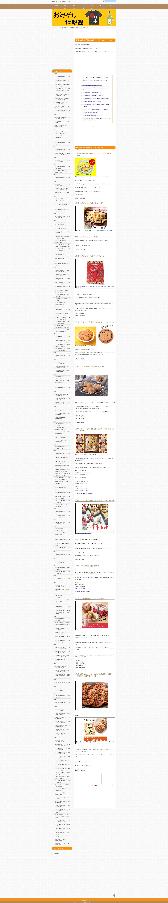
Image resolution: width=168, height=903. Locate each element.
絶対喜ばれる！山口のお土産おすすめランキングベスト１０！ (62, 579)
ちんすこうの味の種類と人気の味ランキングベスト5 (62, 773)
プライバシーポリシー (58, 850)
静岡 (55, 391)
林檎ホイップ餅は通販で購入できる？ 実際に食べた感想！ (62, 126)
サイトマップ (101, 8)
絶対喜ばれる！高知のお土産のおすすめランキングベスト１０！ (62, 619)
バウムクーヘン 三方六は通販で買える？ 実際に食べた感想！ (62, 95)
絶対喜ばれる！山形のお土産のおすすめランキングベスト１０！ (62, 161)
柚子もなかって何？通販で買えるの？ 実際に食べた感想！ (63, 533)
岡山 (55, 558)
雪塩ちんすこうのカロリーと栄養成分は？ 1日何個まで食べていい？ (62, 769)
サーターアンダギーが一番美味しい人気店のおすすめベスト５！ (62, 749)
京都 (56, 8)
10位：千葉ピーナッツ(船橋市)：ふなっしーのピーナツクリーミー (96, 88)
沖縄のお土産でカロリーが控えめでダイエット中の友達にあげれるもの (62, 745)
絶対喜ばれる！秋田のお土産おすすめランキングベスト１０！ (62, 150)
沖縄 (92, 8)
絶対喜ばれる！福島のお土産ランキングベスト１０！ (62, 167)
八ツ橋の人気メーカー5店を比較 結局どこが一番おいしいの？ (62, 474)
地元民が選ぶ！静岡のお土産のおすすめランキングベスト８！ (62, 395)
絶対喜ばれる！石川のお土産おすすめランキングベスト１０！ (62, 337)
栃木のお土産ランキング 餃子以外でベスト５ (62, 193)
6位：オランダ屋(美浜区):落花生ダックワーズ (92, 101)
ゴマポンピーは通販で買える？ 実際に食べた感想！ (62, 136)
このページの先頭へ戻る (114, 898)
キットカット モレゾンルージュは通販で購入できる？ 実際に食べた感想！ (62, 245)
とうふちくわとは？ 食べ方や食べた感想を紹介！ (62, 544)
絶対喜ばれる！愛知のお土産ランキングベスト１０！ (62, 409)
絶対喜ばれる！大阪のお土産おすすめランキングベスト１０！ (62, 493)
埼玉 (55, 207)
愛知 (55, 406)
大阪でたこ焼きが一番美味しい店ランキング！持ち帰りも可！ (62, 497)
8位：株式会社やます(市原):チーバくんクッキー (93, 95)
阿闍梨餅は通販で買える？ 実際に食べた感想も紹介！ (62, 482)
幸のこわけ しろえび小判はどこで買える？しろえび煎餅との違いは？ (62, 318)
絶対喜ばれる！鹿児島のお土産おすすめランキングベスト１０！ (62, 710)
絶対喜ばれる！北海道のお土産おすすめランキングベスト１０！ (62, 77)
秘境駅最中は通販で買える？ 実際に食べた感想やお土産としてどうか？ (62, 381)
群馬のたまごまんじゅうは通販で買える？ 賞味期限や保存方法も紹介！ (62, 203)
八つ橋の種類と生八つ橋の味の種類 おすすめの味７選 (62, 466)
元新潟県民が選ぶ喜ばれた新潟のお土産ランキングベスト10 (62, 271)
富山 (74, 5)
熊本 (55, 693)
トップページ (54, 27)
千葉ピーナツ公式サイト (80, 198)
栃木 (55, 181)
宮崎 (55, 699)
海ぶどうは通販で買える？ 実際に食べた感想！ (62, 825)
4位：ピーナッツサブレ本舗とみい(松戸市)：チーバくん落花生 (96, 109)
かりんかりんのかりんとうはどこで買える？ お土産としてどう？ (62, 249)
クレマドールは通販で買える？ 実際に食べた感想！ (62, 501)
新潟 (65, 5)
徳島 (55, 582)
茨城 (55, 174)
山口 (55, 575)
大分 (55, 663)
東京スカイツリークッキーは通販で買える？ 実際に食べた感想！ (62, 227)
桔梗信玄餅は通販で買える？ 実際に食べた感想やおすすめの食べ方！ (62, 367)
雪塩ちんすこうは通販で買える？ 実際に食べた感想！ (62, 789)
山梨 (101, 5)
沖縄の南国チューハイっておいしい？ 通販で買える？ (62, 844)
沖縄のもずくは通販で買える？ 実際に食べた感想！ (62, 802)
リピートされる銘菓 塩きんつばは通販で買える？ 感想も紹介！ (62, 345)
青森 (55, 114)
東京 (92, 5)
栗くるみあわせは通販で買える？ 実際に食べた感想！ (62, 516)
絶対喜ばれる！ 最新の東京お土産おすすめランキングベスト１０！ (62, 223)
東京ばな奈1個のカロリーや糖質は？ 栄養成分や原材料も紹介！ (62, 253)
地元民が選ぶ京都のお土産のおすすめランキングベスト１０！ (62, 454)
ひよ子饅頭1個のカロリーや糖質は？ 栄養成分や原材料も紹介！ (62, 257)
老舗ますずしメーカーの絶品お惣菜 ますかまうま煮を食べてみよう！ (62, 330)
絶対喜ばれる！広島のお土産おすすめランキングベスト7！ (62, 568)
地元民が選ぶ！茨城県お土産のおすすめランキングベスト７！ (62, 178)
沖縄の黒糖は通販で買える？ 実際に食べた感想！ (62, 833)
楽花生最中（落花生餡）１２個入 (82, 591)
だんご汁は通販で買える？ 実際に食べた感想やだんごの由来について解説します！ (62, 676)
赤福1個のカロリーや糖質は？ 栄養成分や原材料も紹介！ (62, 432)
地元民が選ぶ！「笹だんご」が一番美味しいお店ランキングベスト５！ (62, 279)
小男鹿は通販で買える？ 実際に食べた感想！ (62, 590)
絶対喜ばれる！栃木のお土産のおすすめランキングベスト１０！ (62, 185)
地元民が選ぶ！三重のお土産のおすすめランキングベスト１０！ (62, 424)
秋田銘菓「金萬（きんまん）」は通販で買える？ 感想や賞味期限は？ (62, 154)
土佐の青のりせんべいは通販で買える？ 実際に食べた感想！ (62, 633)
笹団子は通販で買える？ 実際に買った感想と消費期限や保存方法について (62, 291)
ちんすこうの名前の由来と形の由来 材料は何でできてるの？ (62, 777)
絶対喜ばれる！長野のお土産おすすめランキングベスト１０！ (62, 377)
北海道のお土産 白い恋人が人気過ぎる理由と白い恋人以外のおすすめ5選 (62, 81)
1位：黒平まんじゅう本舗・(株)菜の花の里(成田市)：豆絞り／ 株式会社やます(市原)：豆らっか (96, 119)
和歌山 (55, 526)
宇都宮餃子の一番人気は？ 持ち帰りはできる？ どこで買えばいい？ (62, 189)
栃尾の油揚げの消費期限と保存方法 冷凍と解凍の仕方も (62, 295)
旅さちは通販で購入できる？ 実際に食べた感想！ (62, 122)
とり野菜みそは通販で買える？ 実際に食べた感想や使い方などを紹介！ (62, 341)
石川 (83, 5)
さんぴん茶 (57, 836)
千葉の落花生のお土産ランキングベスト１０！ (92, 85)
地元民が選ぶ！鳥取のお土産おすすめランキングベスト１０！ (62, 540)
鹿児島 (83, 8)
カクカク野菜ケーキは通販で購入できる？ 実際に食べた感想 (62, 111)
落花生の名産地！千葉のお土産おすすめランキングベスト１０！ (95, 81)
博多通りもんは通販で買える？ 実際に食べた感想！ (62, 660)
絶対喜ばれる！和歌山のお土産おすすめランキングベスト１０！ (62, 529)
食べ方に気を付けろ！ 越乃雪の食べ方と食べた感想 (62, 299)
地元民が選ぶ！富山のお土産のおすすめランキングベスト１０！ (62, 310)
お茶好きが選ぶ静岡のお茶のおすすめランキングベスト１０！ (62, 399)
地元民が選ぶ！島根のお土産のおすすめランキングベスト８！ (62, 555)
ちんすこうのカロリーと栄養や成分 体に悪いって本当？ (62, 765)
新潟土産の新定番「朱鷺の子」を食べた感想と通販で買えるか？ (62, 303)
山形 (55, 157)
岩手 (55, 129)
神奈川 (55, 261)
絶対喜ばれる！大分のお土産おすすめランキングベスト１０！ (62, 667)
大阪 (55, 490)
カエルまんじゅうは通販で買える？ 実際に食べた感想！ (62, 418)
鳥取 (55, 536)
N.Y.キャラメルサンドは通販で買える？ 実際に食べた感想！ (62, 237)
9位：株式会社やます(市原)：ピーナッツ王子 (92, 92)
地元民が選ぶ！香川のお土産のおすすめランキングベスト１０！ (62, 596)
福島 (55, 164)
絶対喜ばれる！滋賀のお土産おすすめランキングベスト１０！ (62, 447)
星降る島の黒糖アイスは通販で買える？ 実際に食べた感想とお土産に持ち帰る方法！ (62, 816)
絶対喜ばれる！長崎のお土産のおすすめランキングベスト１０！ (62, 689)
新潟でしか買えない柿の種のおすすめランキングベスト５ (62, 287)
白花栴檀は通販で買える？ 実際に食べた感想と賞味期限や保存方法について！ (62, 624)
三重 (110, 5)
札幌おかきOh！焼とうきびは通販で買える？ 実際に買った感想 (62, 99)
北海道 (56, 5)
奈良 (55, 519)
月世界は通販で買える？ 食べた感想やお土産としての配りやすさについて (62, 314)
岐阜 (55, 384)
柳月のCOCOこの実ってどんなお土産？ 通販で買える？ (62, 103)
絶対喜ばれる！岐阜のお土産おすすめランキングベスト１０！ (62, 388)
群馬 (55, 196)
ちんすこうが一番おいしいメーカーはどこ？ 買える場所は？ (62, 761)
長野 (55, 374)
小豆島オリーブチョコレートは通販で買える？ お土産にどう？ (62, 600)
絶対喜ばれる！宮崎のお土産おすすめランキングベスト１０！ (62, 703)
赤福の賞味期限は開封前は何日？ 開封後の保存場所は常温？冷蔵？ (62, 428)
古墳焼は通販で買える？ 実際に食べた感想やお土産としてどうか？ (62, 505)
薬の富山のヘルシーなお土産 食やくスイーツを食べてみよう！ (62, 322)
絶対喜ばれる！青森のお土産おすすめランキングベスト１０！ (62, 118)
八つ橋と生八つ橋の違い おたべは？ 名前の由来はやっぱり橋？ (62, 458)
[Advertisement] (95, 34)
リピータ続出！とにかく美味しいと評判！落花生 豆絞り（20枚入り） (88, 708)
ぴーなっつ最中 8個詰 (80, 628)
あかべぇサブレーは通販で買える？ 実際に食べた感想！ (62, 171)
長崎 (55, 686)
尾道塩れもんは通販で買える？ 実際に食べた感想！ (62, 572)
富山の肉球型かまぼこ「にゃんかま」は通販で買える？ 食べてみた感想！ (62, 326)
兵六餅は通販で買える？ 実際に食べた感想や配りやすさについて (62, 726)
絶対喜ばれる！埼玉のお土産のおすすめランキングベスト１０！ (62, 210)
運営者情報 (56, 853)
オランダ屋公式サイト (80, 422)
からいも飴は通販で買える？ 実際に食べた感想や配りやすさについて (62, 730)
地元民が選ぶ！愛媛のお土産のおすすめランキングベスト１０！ (62, 607)
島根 (55, 551)
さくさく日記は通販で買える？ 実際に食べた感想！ (62, 414)
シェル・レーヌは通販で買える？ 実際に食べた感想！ (62, 441)
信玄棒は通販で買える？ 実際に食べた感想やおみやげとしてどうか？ (62, 371)
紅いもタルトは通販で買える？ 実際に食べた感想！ (62, 781)
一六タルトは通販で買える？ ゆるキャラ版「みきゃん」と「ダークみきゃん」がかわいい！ (62, 612)
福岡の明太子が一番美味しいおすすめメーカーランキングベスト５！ (62, 652)
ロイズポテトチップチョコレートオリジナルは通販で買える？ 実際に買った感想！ (62, 90)
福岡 (74, 8)
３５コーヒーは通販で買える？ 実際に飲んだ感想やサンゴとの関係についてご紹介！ (62, 811)
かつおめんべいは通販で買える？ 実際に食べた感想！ (62, 718)
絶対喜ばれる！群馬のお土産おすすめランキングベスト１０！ (62, 199)
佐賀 (55, 679)
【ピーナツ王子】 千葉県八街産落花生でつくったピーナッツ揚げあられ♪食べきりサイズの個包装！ (94, 230)
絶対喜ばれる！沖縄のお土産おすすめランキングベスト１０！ (62, 741)
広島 (55, 565)
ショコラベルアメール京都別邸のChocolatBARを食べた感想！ (61, 486)
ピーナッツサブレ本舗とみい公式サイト (84, 493)
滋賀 (55, 444)
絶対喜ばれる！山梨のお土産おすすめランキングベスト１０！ (62, 363)
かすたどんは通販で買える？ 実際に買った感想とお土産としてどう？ (62, 714)
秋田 (55, 146)
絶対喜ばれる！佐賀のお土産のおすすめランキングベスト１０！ (62, 683)
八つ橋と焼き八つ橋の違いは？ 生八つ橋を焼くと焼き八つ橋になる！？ (62, 462)
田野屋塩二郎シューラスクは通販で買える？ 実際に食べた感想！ (62, 637)
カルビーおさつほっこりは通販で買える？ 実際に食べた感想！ (62, 722)
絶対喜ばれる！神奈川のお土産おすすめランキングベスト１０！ (62, 264)
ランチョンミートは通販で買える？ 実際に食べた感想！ (62, 793)
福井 (55, 352)
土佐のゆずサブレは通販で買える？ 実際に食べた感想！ (62, 629)
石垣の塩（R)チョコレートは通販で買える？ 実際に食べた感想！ (62, 829)
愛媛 (55, 603)
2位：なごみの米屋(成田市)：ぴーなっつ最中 (92, 115)
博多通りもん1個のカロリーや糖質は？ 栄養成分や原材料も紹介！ (62, 656)
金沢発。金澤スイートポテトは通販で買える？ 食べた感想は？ (62, 349)
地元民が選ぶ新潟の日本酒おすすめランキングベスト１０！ (62, 275)
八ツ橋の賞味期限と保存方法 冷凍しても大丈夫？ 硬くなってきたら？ (62, 470)
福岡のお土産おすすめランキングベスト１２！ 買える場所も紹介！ (62, 648)
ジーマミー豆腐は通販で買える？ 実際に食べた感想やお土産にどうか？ (62, 821)
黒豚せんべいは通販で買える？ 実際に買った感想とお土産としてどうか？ (62, 734)
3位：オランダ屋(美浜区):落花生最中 (90, 112)
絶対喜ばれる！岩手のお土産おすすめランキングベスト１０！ (62, 132)
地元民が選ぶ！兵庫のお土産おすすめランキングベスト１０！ (62, 512)
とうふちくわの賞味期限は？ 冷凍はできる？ (62, 548)
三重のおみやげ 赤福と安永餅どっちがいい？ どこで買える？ (62, 436)
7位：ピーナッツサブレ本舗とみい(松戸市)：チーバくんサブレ (96, 98)
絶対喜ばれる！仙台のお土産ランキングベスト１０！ (62, 143)
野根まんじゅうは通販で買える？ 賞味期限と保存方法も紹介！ (62, 641)
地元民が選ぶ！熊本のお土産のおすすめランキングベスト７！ (62, 696)
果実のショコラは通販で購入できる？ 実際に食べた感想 (62, 107)
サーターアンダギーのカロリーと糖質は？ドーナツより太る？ (62, 757)
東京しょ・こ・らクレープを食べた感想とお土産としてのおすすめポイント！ (62, 233)
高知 (65, 8)
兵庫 (55, 508)
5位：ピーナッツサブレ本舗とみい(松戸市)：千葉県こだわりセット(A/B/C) (96, 105)
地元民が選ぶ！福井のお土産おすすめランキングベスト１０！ (62, 356)
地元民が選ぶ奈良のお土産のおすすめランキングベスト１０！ (62, 523)
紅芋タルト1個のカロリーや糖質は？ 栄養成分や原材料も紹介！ (62, 785)
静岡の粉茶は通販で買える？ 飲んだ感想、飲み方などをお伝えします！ (62, 403)
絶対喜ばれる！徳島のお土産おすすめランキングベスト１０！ (62, 586)
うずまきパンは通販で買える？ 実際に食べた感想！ (62, 806)
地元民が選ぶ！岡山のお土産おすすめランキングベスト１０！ (62, 562)
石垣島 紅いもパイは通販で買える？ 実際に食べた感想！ (63, 840)
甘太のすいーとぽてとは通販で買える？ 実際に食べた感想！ (62, 671)
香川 (55, 593)
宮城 (55, 140)
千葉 (60, 27)
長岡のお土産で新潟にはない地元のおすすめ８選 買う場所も (62, 283)
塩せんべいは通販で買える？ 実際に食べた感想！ (62, 797)
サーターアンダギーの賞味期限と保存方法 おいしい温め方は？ (62, 753)
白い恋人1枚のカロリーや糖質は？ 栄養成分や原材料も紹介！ (62, 85)
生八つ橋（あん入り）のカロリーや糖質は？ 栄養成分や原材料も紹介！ (62, 478)
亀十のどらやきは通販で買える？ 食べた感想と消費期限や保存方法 (62, 241)
